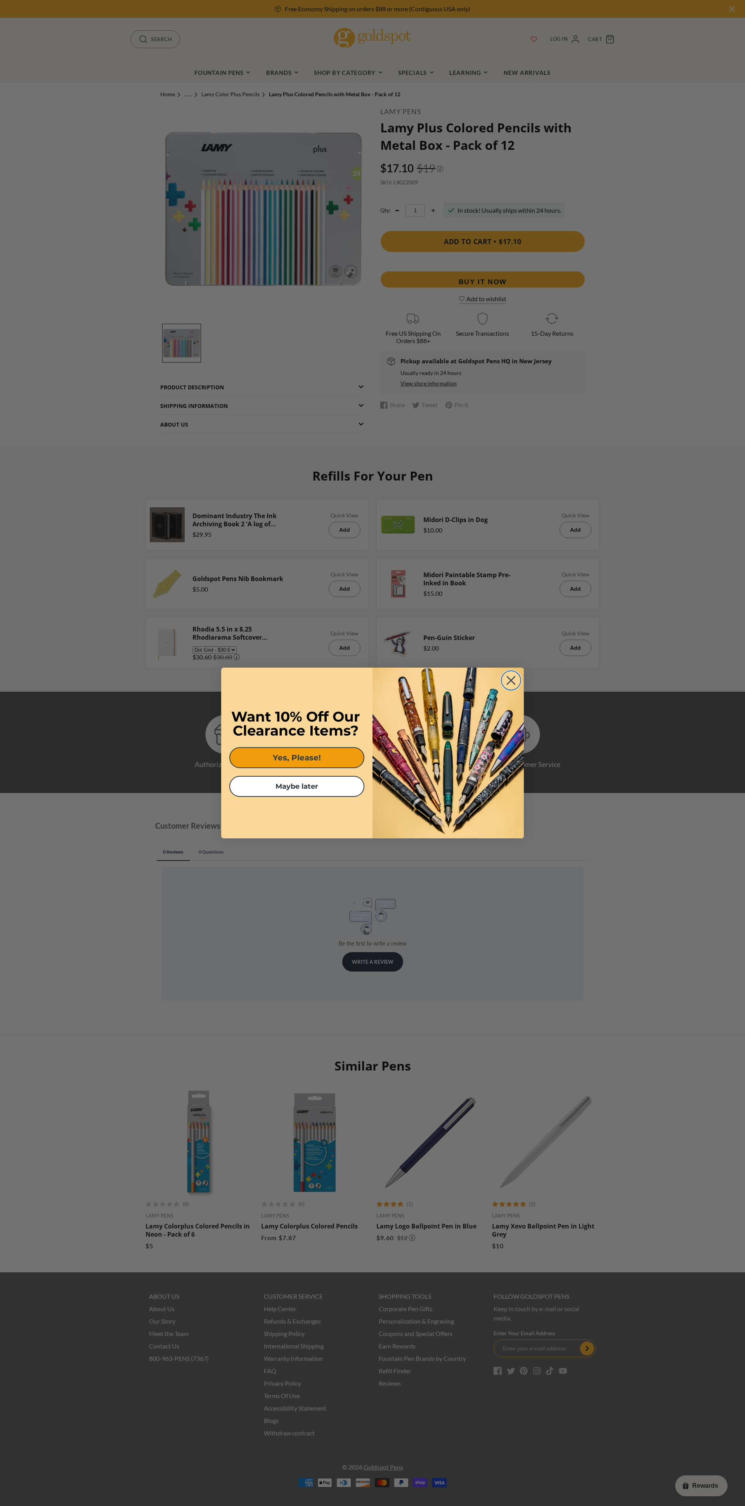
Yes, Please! (297, 757)
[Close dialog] (511, 680)
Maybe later (296, 786)
